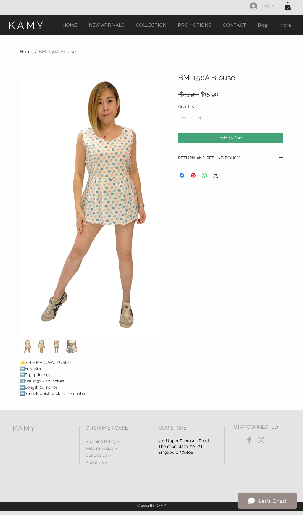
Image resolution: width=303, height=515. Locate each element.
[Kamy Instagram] (261, 440)
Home (26, 51)
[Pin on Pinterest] (193, 175)
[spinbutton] (191, 117)
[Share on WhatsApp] (204, 175)
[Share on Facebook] (182, 175)
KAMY (27, 25)
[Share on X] (215, 175)
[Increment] (200, 117)
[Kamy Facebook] (249, 440)
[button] (287, 6)
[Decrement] (182, 117)
